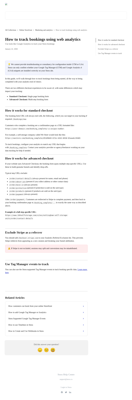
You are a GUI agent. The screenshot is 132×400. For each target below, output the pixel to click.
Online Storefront (25, 30)
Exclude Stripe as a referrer (108, 49)
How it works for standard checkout (111, 40)
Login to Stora (66, 387)
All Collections (10, 30)
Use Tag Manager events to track (110, 53)
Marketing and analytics (44, 30)
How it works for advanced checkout (111, 44)
